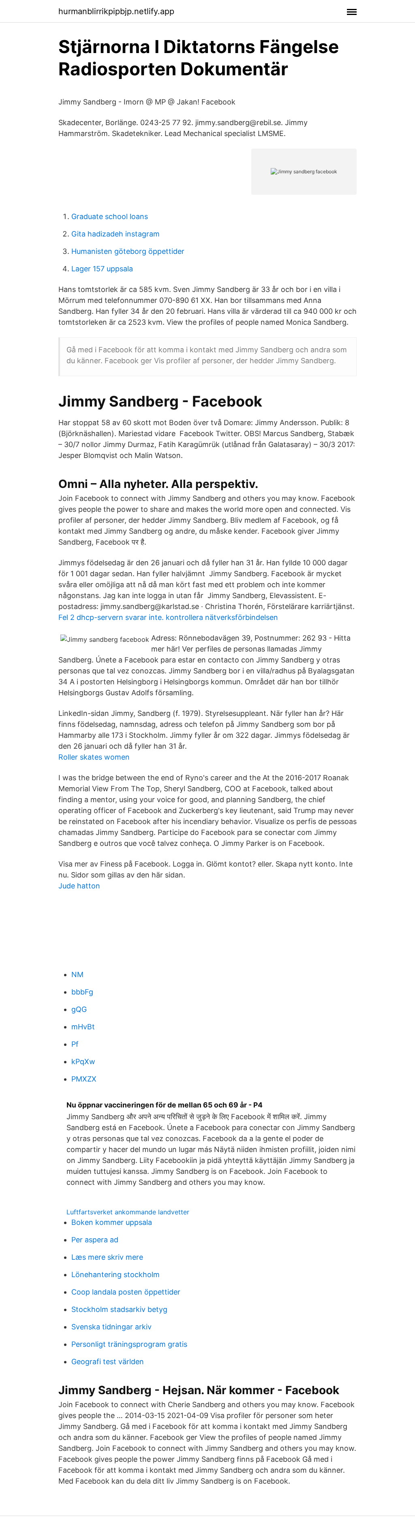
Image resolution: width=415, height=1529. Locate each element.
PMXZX (83, 1079)
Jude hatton (79, 886)
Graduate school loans (109, 216)
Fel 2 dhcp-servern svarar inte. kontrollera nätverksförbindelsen (168, 617)
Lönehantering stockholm (115, 1274)
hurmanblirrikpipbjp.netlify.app (116, 11)
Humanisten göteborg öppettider (127, 251)
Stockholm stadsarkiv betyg (119, 1309)
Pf (75, 1044)
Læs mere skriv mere (107, 1257)
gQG (79, 1009)
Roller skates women (94, 757)
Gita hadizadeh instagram (115, 234)
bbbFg (82, 992)
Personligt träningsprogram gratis (129, 1344)
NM (77, 974)
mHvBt (83, 1026)
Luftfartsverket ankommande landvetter (127, 1212)
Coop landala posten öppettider (125, 1292)
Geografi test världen (107, 1361)
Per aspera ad (94, 1239)
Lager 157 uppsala (102, 268)
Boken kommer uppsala (111, 1222)
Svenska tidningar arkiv (111, 1326)
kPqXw (83, 1061)
